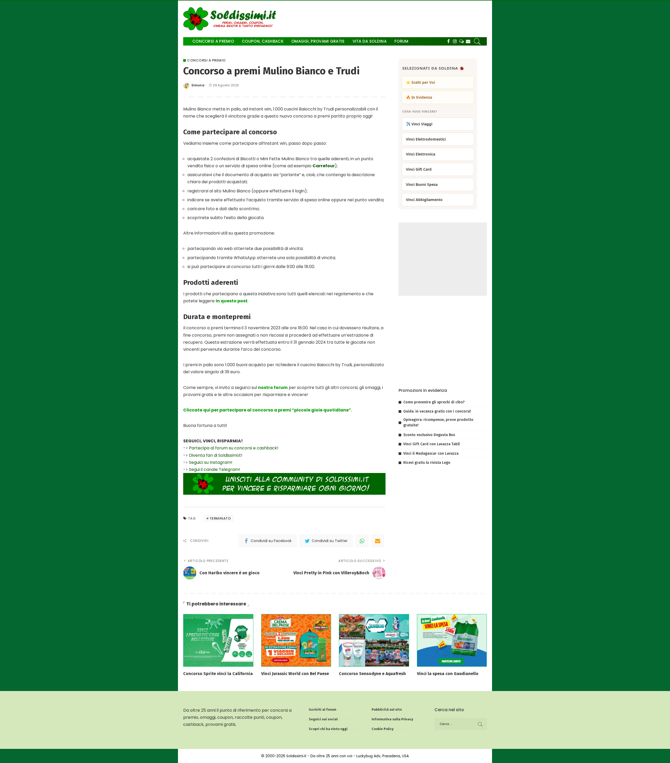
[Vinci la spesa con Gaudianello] (452, 640)
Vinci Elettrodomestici (426, 139)
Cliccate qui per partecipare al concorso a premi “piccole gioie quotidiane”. (267, 410)
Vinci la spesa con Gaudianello (447, 673)
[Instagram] (455, 41)
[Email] (377, 540)
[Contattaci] (468, 41)
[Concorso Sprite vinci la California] (218, 640)
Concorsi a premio (206, 60)
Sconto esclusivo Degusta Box (429, 435)
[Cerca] (477, 41)
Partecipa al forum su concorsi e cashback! (233, 448)
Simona (197, 85)
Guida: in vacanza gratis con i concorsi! (437, 411)
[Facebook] (448, 41)
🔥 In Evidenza (419, 97)
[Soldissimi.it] (231, 19)
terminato (220, 518)
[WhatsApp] (361, 540)
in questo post (232, 301)
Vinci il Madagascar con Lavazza (431, 453)
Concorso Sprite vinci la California (218, 673)
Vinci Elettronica (420, 154)
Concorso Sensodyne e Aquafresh (372, 673)
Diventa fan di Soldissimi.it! (215, 455)
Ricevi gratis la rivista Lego (426, 462)
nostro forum (273, 388)
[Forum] (461, 41)
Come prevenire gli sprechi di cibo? (434, 402)
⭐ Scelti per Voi (420, 82)
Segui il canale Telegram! (214, 469)
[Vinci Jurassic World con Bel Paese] (296, 640)
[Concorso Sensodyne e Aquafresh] (374, 640)
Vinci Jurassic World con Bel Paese (295, 673)
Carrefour (323, 166)
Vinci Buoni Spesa (422, 184)
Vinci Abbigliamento (424, 199)
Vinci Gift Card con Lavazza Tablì (431, 444)
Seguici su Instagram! (210, 462)
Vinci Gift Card (419, 169)
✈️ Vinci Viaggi (419, 123)
